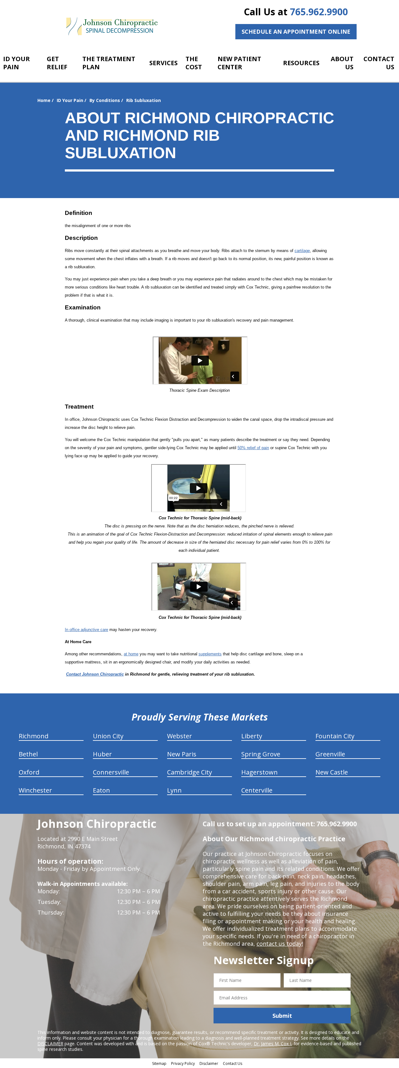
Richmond (33, 736)
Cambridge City (189, 772)
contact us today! (280, 943)
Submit (282, 1015)
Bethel (28, 754)
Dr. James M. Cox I (272, 1043)
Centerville (256, 790)
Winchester (35, 790)
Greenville (330, 754)
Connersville (111, 772)
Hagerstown (259, 772)
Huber (102, 754)
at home (131, 654)
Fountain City (334, 736)
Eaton (101, 790)
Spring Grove (260, 754)
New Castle (331, 772)
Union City (108, 736)
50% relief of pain (253, 447)
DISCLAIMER (50, 1043)
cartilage (302, 250)
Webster (179, 736)
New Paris (181, 754)
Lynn (174, 790)
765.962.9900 (319, 11)
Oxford (29, 772)
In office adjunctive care (86, 629)
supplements (210, 654)
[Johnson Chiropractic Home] (111, 26)
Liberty (251, 736)
